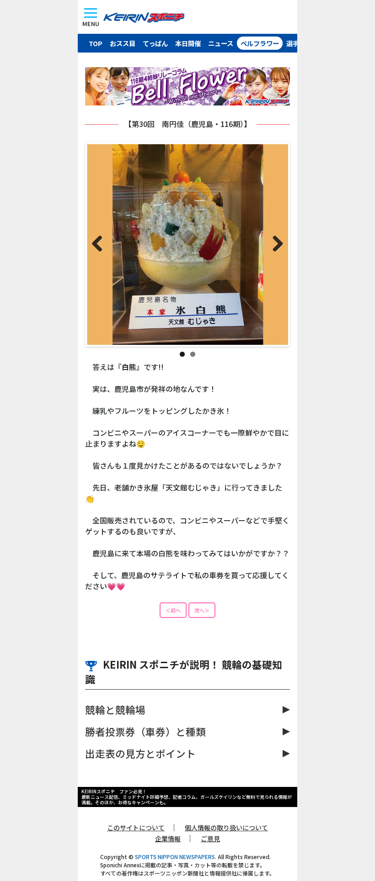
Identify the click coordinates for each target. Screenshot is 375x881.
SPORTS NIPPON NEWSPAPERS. (175, 856)
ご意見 (210, 838)
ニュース (220, 43)
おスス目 (122, 43)
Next (274, 244)
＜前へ (173, 610)
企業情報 (168, 838)
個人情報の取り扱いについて (226, 827)
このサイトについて (136, 827)
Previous (100, 244)
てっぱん (155, 43)
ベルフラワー (260, 43)
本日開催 (188, 43)
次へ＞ (201, 610)
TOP (95, 43)
